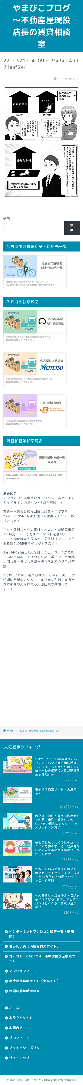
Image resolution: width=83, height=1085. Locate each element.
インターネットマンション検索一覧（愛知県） (41, 933)
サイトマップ (19, 1058)
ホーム (14, 1008)
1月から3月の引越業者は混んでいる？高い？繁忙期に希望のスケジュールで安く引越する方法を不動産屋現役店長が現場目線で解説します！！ (39, 582)
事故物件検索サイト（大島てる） (34, 981)
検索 (6, 218)
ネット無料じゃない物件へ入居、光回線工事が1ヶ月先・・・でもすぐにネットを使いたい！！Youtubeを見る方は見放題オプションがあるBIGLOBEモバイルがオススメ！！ (39, 536)
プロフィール (19, 1038)
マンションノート (22, 971)
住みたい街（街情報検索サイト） (34, 946)
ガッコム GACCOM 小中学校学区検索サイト (42, 958)
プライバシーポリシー (26, 1048)
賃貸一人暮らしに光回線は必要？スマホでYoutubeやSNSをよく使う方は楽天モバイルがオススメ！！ (38, 516)
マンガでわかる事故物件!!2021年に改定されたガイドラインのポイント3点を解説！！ (39, 500)
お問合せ (16, 1028)
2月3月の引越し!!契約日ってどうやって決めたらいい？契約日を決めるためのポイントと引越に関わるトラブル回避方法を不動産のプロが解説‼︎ (39, 559)
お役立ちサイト (21, 1018)
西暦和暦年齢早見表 (24, 991)
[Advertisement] (41, 652)
